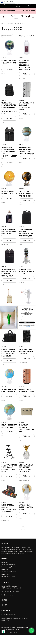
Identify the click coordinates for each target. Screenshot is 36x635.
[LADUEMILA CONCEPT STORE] (18, 17)
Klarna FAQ (4, 569)
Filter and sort (7, 36)
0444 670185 (19, 591)
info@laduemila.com (7, 595)
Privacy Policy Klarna (8, 576)
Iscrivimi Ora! (27, 322)
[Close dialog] (35, 307)
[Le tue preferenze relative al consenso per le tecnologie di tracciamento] (3, 631)
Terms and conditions (8, 564)
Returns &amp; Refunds (8, 567)
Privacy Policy (5, 574)
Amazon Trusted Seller (8, 572)
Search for (4, 562)
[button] (2, 17)
